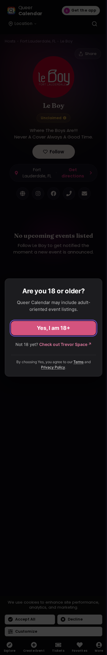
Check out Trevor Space (65, 344)
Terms (78, 362)
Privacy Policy (53, 367)
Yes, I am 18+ (53, 328)
